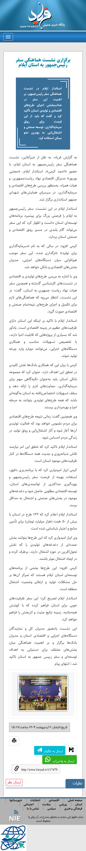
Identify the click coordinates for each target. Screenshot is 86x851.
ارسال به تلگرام (53, 751)
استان (78, 804)
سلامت (46, 804)
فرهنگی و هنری (73, 808)
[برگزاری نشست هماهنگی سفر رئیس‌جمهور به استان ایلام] (43, 694)
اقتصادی (54, 800)
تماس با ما (33, 808)
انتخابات (35, 800)
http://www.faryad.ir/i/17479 (39, 769)
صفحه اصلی (75, 800)
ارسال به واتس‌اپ (63, 761)
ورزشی (63, 804)
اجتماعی (29, 804)
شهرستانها (15, 800)
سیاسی (51, 808)
